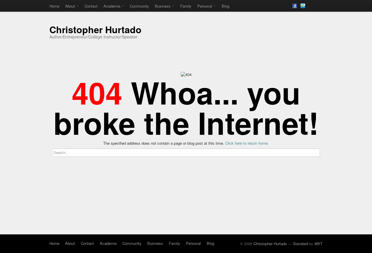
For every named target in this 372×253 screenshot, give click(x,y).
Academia (111, 6)
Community (139, 6)
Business (163, 6)
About (70, 6)
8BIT (318, 243)
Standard (300, 243)
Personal (204, 6)
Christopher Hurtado (95, 29)
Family (186, 6)
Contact (91, 6)
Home (54, 6)
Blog (225, 6)
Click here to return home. (247, 143)
